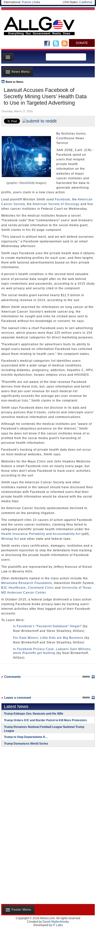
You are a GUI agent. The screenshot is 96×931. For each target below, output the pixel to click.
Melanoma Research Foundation (26, 583)
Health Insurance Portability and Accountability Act (40, 534)
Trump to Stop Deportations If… (26, 737)
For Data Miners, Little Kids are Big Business (48, 637)
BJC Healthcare (13, 587)
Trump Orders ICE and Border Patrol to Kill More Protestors (45, 720)
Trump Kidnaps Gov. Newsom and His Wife (33, 713)
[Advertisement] (32, 782)
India (36, 2)
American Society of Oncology (56, 204)
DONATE (82, 43)
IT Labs (58, 925)
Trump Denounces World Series (26, 743)
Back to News (14, 81)
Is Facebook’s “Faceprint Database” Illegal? (47, 626)
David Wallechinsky (56, 921)
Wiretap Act (10, 539)
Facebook (62, 199)
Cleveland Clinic (41, 587)
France (26, 2)
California (85, 2)
